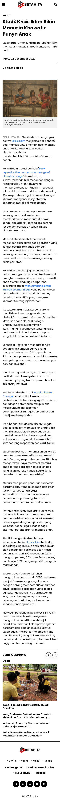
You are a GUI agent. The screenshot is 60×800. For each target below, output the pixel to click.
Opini (36, 760)
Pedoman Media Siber (41, 767)
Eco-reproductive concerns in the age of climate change (26, 172)
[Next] (54, 654)
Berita (12, 760)
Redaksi (41, 772)
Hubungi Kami (23, 772)
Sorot (24, 760)
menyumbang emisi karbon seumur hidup (27, 287)
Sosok (48, 760)
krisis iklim (19, 141)
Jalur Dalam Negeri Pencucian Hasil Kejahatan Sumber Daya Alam (26, 734)
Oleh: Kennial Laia (13, 67)
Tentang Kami (15, 767)
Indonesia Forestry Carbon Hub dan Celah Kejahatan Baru (26, 724)
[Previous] (48, 654)
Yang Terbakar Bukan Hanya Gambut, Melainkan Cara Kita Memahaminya (27, 715)
